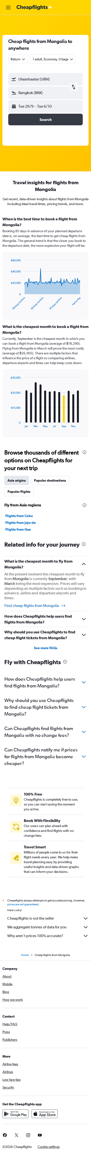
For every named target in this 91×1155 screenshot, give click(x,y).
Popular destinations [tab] (50, 480)
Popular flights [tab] (19, 492)
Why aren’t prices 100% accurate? (35, 935)
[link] (16, 1135)
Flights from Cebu (19, 516)
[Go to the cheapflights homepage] (34, 7)
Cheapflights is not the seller (30, 918)
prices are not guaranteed (22, 904)
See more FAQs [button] (45, 648)
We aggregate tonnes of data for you (36, 927)
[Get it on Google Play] (15, 1113)
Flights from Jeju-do (20, 523)
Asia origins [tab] (17, 480)
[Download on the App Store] (45, 1113)
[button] (8, 7)
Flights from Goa (18, 529)
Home (25, 955)
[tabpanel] (45, 328)
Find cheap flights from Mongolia (31, 605)
